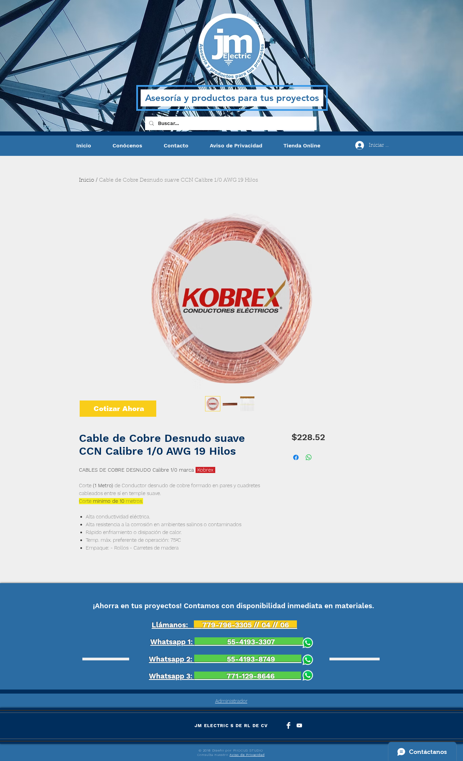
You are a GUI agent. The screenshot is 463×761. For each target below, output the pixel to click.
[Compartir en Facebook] (296, 457)
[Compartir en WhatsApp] (309, 457)
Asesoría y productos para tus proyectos (232, 97)
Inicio (86, 180)
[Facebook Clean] (288, 725)
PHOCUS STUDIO (248, 750)
